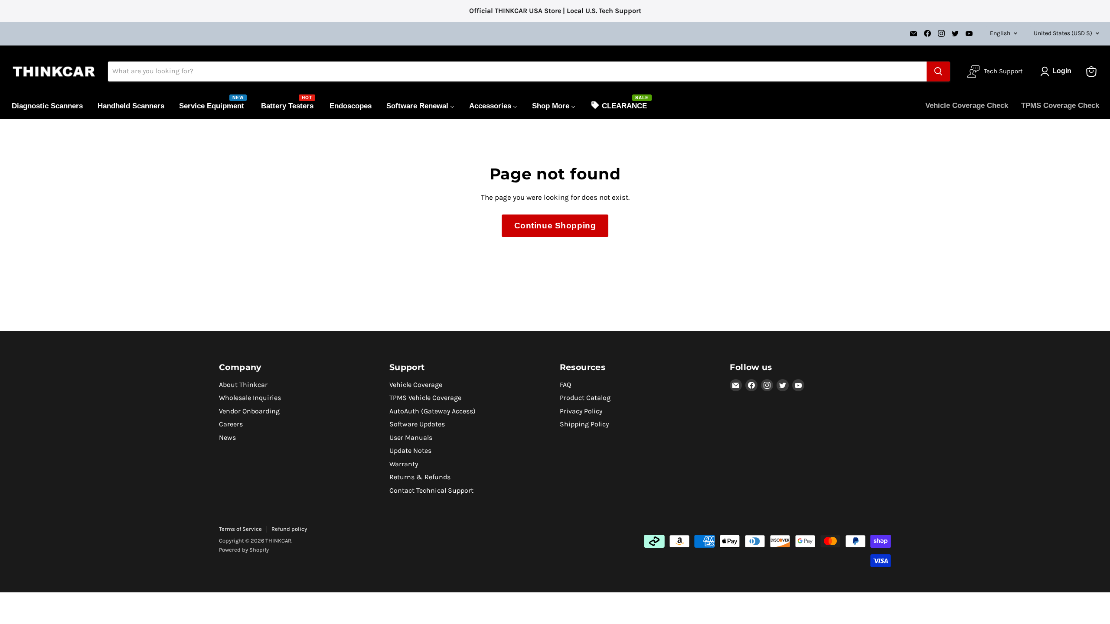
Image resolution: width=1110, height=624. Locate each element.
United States (1063, 32)
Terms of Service (240, 529)
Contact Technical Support (431, 490)
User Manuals (410, 437)
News (227, 437)
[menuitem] (47, 105)
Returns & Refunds (420, 477)
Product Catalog (585, 397)
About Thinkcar (243, 384)
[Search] (938, 71)
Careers (231, 424)
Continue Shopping (555, 225)
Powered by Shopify (244, 549)
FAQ (565, 384)
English (1000, 32)
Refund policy (289, 529)
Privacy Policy (581, 411)
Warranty (403, 464)
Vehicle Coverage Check (966, 105)
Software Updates (417, 424)
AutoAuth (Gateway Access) (432, 411)
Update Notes (410, 450)
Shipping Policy (584, 424)
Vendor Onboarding (249, 411)
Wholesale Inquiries (250, 397)
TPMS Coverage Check (1060, 105)
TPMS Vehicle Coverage (425, 397)
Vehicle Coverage (415, 384)
